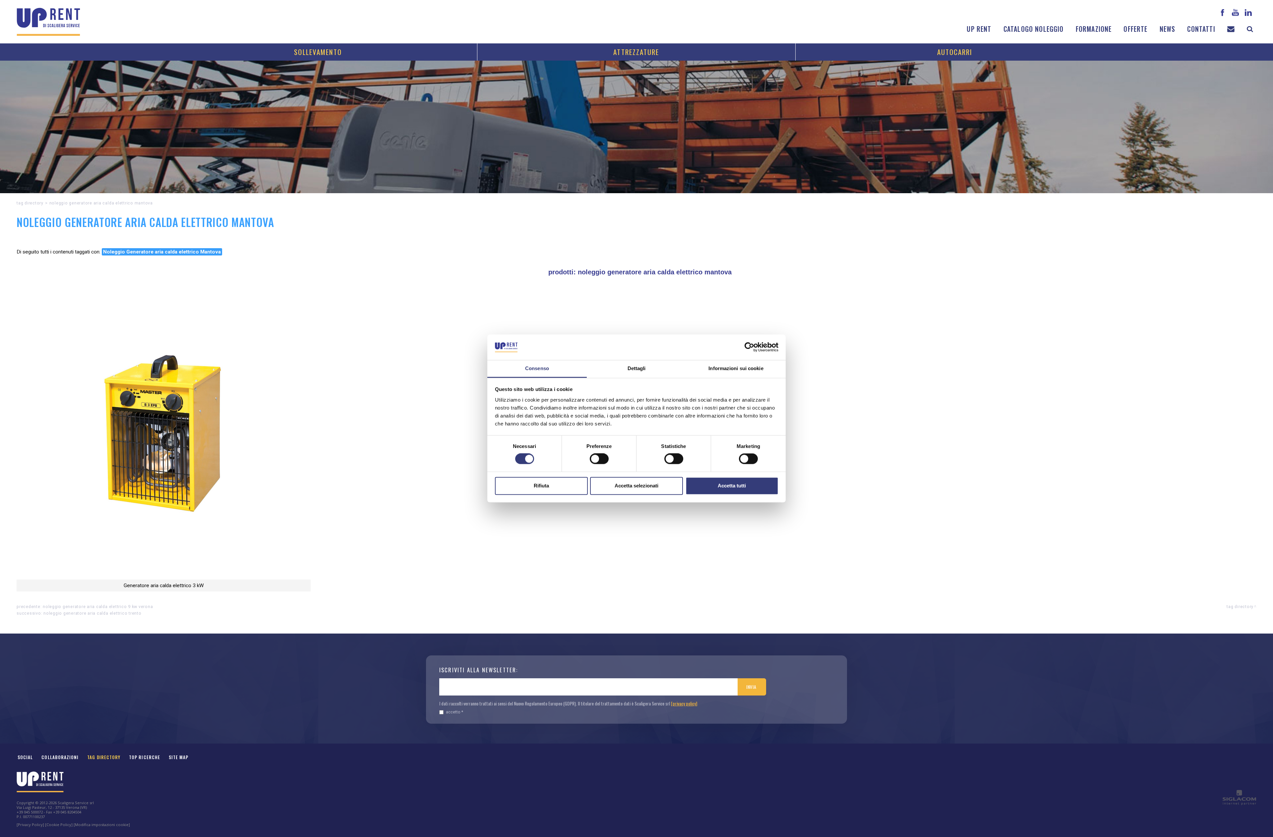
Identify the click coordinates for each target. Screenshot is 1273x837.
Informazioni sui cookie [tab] (735, 368)
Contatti (1201, 29)
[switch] (599, 459)
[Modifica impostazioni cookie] (102, 824)
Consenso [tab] (537, 368)
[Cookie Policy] (59, 824)
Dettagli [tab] (637, 368)
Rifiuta (541, 485)
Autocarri (955, 52)
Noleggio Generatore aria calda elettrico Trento (92, 613)
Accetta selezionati (636, 485)
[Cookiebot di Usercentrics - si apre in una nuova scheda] (749, 347)
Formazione (1094, 29)
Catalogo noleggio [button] (1033, 29)
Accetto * (454, 711)
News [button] (1168, 29)
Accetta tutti (732, 485)
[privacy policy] (684, 703)
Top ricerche (144, 757)
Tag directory (30, 202)
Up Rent (979, 29)
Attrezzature (636, 52)
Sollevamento (318, 52)
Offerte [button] (1135, 29)
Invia (751, 686)
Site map (179, 757)
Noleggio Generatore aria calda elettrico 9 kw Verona (98, 606)
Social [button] (25, 757)
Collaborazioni (60, 757)
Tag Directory (103, 757)
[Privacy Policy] (30, 824)
